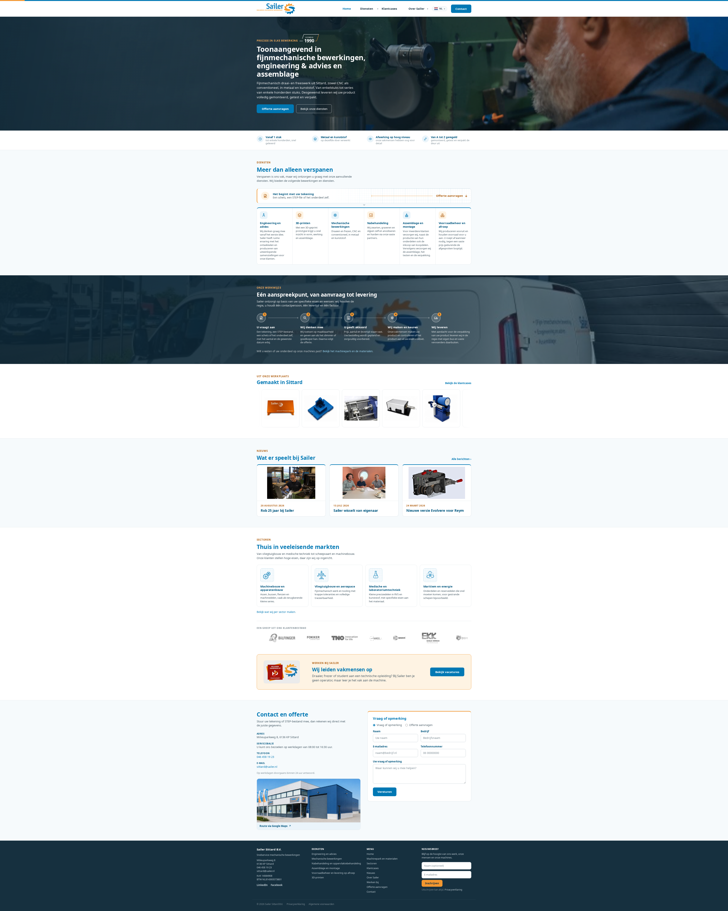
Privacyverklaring (453, 889)
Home (370, 854)
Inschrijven (432, 883)
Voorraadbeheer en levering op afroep (333, 873)
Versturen (384, 792)
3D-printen (318, 877)
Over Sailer (373, 877)
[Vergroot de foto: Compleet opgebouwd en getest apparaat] (339, 408)
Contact (371, 891)
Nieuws (371, 873)
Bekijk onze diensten (313, 109)
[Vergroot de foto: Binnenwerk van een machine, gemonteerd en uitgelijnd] (298, 408)
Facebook (276, 885)
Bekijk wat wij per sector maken (276, 612)
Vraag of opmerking (389, 725)
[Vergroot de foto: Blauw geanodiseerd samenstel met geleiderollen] (379, 408)
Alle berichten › (461, 459)
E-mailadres (380, 746)
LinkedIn (262, 885)
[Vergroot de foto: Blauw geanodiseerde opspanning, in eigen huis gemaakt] (258, 408)
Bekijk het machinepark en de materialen (348, 351)
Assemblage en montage (326, 868)
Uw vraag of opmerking (387, 761)
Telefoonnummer (431, 746)
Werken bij (373, 882)
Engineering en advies (324, 854)
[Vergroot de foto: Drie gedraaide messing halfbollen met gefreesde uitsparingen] (459, 408)
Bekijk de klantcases (458, 383)
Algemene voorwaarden (321, 904)
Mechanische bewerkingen (327, 858)
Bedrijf (425, 731)
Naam (376, 731)
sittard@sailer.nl (267, 766)
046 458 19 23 (265, 757)
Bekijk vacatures (447, 672)
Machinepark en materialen (382, 858)
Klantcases (373, 868)
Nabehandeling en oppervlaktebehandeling (336, 863)
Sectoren (372, 863)
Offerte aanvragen (275, 109)
